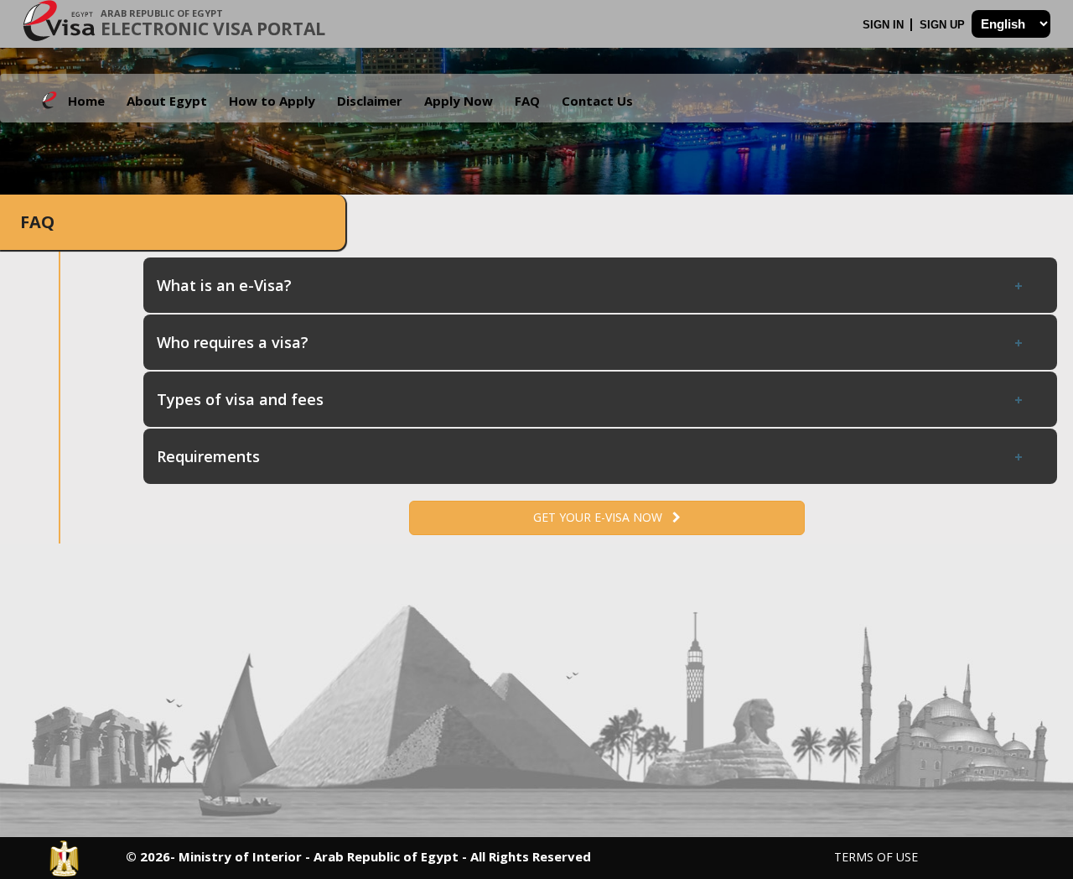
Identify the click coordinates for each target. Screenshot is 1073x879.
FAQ (527, 100)
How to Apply (272, 100)
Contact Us (597, 100)
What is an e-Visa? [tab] (224, 285)
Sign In (885, 24)
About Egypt (167, 100)
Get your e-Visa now (602, 517)
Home (86, 100)
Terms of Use (876, 857)
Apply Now (458, 100)
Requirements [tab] (208, 456)
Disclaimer (369, 100)
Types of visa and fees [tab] (240, 399)
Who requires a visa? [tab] (232, 342)
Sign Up (944, 24)
